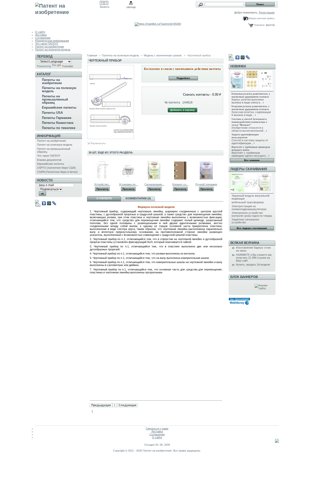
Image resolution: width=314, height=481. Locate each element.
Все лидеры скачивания (252, 228)
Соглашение (43, 37)
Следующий (221, 170)
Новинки (238, 66)
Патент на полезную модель (52, 49)
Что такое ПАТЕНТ (46, 43)
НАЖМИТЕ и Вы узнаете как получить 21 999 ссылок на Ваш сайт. (254, 257)
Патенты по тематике (58, 128)
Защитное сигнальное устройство (245, 221)
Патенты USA (52, 112)
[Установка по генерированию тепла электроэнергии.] (128, 179)
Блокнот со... (180, 184)
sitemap (131, 7)
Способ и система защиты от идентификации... (250, 142)
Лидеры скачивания (248, 169)
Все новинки (252, 160)
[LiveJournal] (54, 203)
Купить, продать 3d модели (253, 264)
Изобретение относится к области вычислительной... (248, 129)
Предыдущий (88, 170)
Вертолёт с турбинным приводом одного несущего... (250, 154)
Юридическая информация (52, 40)
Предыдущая (101, 405)
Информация (48, 136)
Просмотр (102, 189)
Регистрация (267, 12)
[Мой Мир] (49, 203)
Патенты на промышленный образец (55, 99)
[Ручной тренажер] (206, 179)
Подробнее (183, 78)
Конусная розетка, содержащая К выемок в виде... (251, 113)
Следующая (127, 405)
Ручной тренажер (206, 184)
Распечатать (98, 143)
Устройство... (102, 184)
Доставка (41, 34)
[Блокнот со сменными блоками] (180, 179)
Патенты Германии (56, 118)
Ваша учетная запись (262, 18)
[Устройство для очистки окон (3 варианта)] (102, 179)
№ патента (172, 102)
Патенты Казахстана (57, 123)
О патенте (104, 198)
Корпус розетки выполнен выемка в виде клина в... (248, 101)
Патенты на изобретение (52, 81)
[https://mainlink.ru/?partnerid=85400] (158, 23)
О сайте (40, 31)
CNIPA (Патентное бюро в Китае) (57, 171)
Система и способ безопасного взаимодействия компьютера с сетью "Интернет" (249, 122)
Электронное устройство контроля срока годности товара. (252, 214)
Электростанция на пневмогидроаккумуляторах (249, 208)
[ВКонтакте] (44, 203)
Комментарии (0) (138, 198)
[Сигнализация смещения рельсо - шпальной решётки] (154, 179)
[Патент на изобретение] (67, 12)
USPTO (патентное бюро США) (56, 167)
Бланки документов (49, 159)
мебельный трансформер (248, 202)
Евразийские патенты (59, 107)
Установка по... (128, 184)
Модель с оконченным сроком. (163, 55)
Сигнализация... (154, 184)
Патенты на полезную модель (59, 89)
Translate (67, 66)
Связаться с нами (157, 428)
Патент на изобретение (49, 46)
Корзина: (259, 25)
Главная (92, 55)
